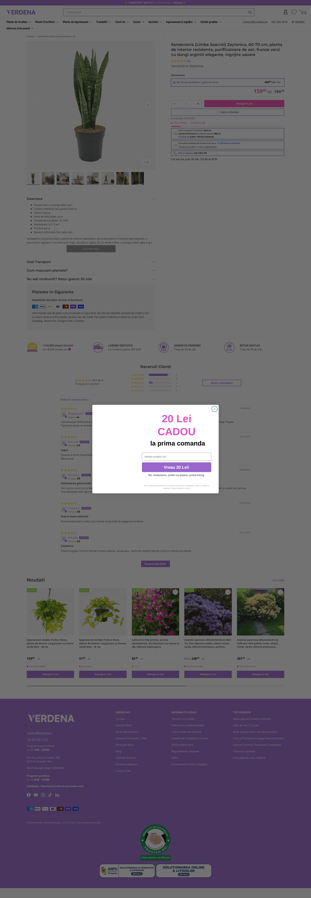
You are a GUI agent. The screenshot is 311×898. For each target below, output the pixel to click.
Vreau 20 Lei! (176, 467)
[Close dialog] (214, 409)
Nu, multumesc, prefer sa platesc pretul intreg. (176, 475)
